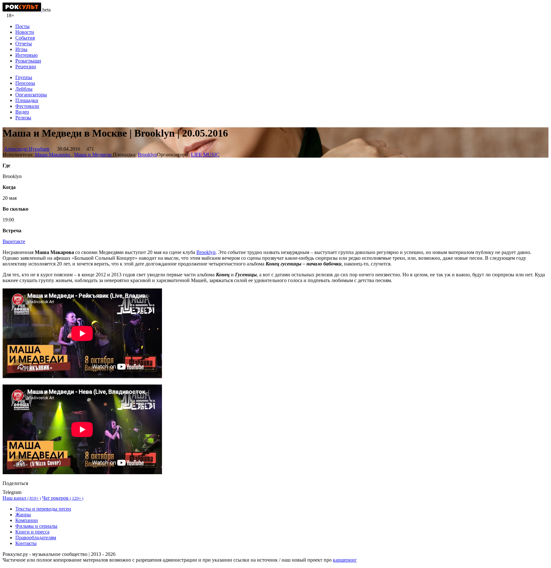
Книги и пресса (32, 531)
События (25, 38)
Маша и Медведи (93, 154)
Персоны (25, 83)
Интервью (26, 55)
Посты (22, 26)
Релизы (23, 117)
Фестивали (27, 106)
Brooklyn (147, 154)
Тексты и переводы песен (43, 509)
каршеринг (345, 560)
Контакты (26, 543)
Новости (24, 32)
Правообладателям (35, 537)
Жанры (23, 514)
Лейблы (24, 89)
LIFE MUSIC (205, 154)
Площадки (26, 100)
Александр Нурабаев (26, 149)
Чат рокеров (62, 498)
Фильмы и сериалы (36, 526)
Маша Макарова (53, 154)
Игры (21, 49)
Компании (26, 520)
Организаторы (31, 94)
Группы (23, 77)
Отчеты (23, 43)
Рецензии (25, 66)
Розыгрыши (28, 61)
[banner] (22, 9)
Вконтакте (14, 241)
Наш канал (22, 498)
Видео (22, 112)
